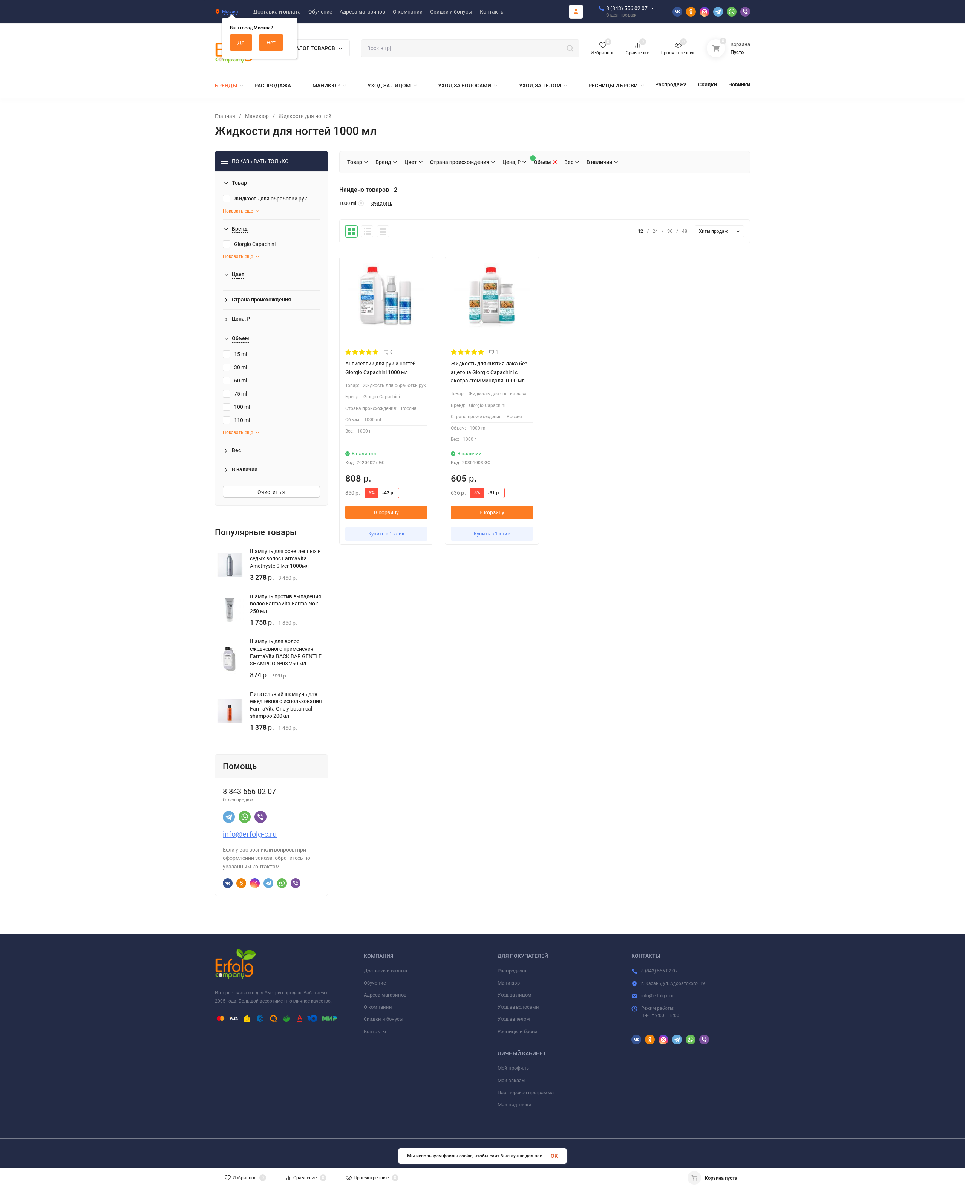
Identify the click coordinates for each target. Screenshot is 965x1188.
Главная (225, 116)
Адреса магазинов (385, 995)
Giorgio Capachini (255, 244)
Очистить (269, 492)
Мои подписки (515, 1104)
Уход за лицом (515, 995)
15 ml (240, 354)
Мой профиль (513, 1068)
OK (554, 1156)
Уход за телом (514, 1019)
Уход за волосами (518, 1007)
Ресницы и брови (518, 1031)
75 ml (240, 394)
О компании (378, 1007)
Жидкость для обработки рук (270, 199)
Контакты (375, 1031)
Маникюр (257, 116)
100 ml (242, 407)
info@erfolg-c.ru (250, 834)
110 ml (242, 420)
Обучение (375, 983)
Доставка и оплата (385, 971)
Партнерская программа (526, 1092)
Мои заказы (511, 1080)
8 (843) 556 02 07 (627, 8)
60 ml (240, 381)
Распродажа (512, 971)
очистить (381, 203)
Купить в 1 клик (386, 534)
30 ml (240, 367)
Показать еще (238, 211)
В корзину (386, 512)
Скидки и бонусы (383, 1019)
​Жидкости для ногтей (305, 116)
